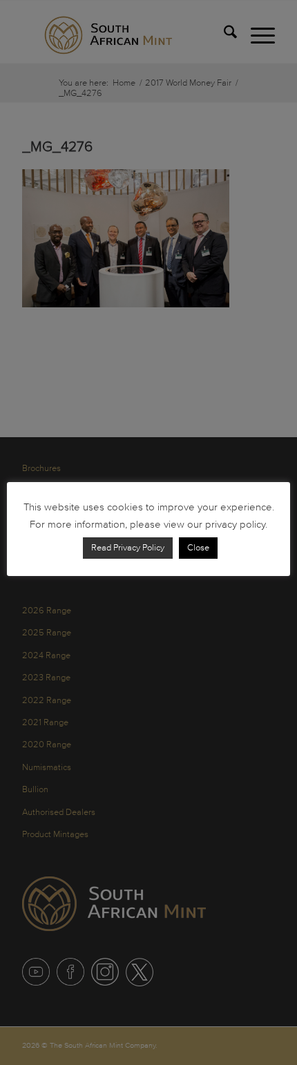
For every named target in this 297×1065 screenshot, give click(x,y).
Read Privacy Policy (127, 547)
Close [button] (198, 547)
